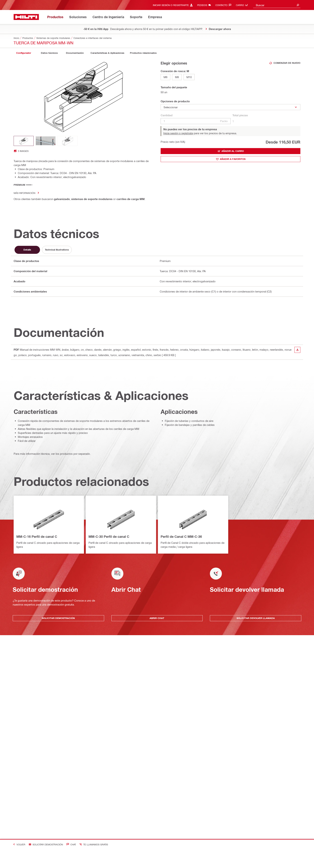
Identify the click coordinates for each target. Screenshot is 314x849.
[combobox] (276, 5)
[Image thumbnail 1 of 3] (24, 141)
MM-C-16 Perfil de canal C (36, 537)
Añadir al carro (233, 151)
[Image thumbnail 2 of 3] (46, 141)
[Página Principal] (26, 17)
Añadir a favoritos (232, 159)
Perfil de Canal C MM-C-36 (181, 537)
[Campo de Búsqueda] (297, 5)
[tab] (23, 53)
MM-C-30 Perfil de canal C (108, 537)
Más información (24, 192)
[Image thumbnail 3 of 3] (68, 141)
